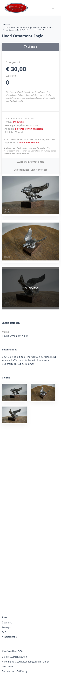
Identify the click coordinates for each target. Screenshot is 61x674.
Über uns (7, 622)
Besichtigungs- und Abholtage (30, 169)
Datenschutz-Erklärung (14, 671)
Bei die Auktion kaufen (14, 656)
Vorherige (23, 29)
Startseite (6, 24)
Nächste (38, 29)
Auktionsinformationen (30, 161)
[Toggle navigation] (53, 8)
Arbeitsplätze (9, 636)
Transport (7, 627)
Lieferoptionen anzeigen (29, 128)
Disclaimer (8, 666)
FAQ (4, 632)
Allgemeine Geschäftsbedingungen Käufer (25, 661)
